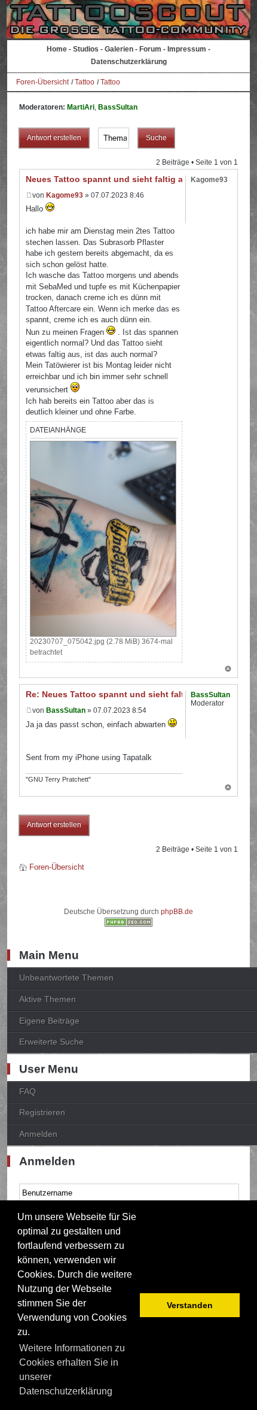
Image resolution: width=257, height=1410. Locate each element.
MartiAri (80, 107)
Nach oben (228, 669)
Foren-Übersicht (42, 82)
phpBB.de (177, 911)
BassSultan (117, 107)
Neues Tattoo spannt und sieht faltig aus (109, 179)
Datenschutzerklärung (129, 62)
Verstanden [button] (190, 1305)
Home (57, 49)
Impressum (186, 49)
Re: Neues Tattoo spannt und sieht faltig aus (117, 694)
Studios (86, 49)
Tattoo (84, 82)
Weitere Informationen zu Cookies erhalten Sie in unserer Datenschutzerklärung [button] (72, 1369)
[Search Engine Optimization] (128, 924)
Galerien (119, 49)
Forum (150, 49)
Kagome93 (64, 195)
